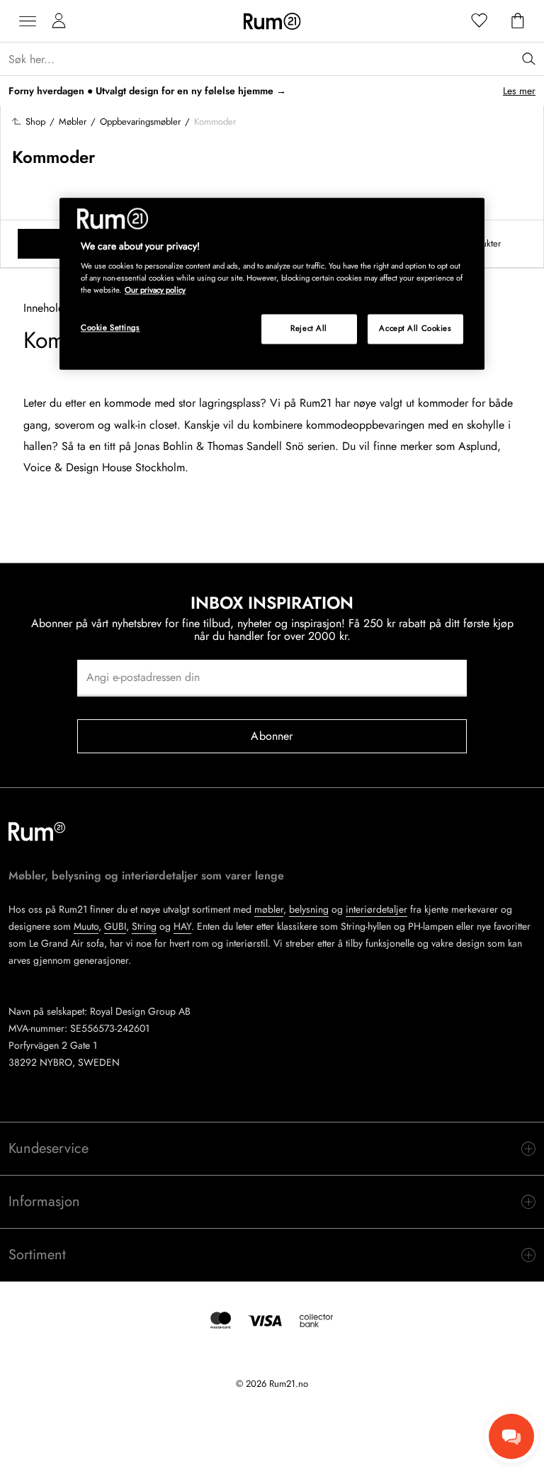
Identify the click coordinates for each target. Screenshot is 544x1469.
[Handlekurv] (518, 21)
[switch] (272, 1148)
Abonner (272, 736)
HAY (182, 926)
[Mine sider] (59, 21)
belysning (309, 909)
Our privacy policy (155, 290)
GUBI (115, 926)
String (144, 926)
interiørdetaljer (376, 909)
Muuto (86, 926)
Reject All (308, 328)
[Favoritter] (480, 21)
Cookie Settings (110, 328)
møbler (268, 909)
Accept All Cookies (415, 328)
